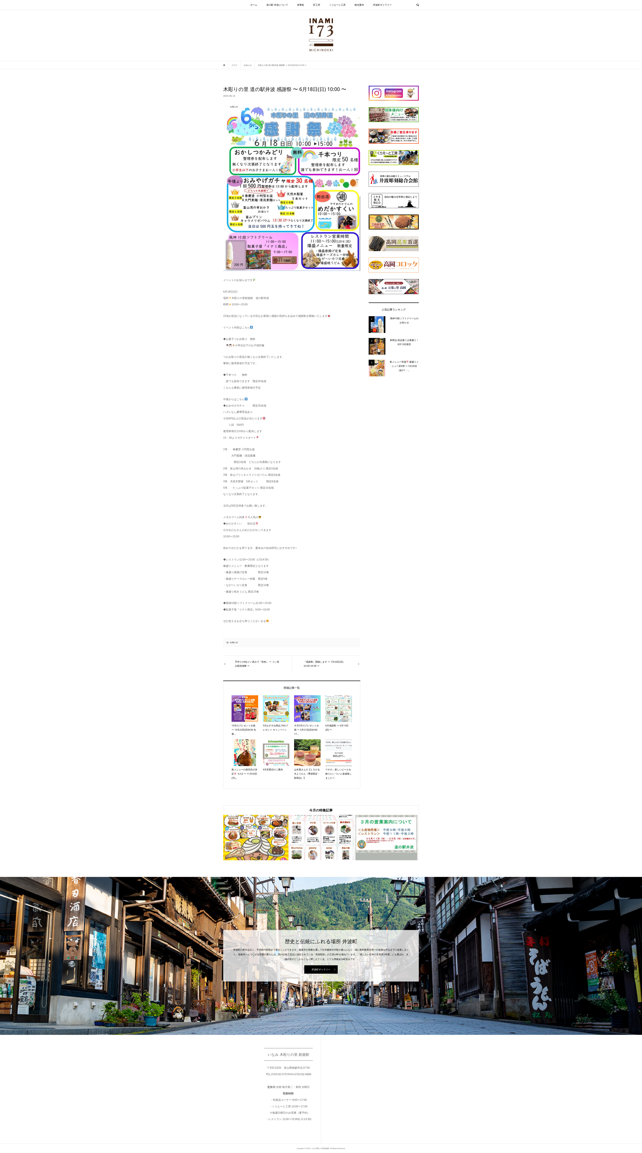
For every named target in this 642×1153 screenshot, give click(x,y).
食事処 (300, 5)
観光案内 (359, 5)
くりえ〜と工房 (337, 5)
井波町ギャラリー (382, 5)
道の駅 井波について (277, 5)
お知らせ (234, 642)
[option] (255, 837)
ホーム (253, 5)
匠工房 (316, 5)
